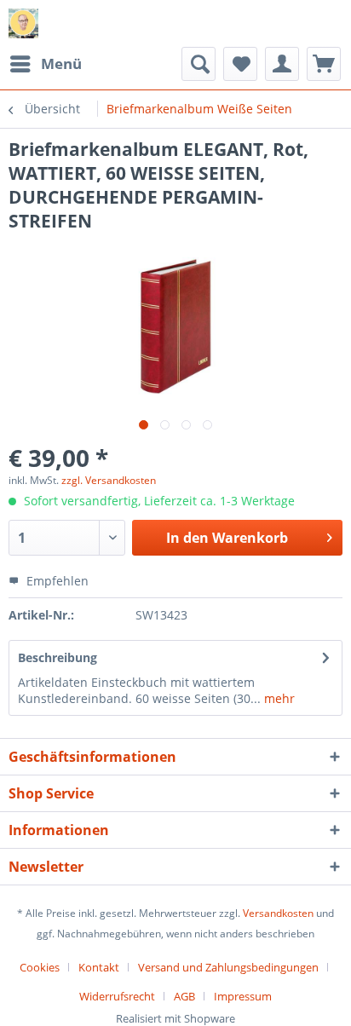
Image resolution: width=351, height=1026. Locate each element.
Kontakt (98, 967)
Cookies (40, 967)
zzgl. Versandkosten (108, 480)
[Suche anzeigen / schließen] (198, 64)
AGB (184, 996)
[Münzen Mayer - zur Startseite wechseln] (23, 23)
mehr (278, 698)
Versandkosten (278, 913)
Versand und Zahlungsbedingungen (228, 967)
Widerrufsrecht (117, 996)
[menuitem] (45, 64)
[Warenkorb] (324, 64)
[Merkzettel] (240, 64)
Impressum (243, 996)
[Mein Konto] (282, 64)
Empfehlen (56, 581)
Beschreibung (57, 657)
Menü (61, 63)
